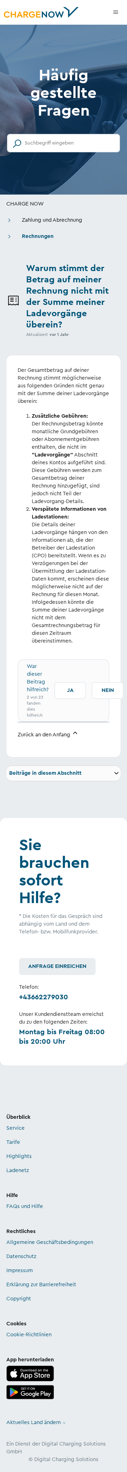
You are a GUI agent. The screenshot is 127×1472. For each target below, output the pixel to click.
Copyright (18, 1298)
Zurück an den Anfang (45, 734)
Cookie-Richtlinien (29, 1334)
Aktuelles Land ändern (34, 1422)
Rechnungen (38, 236)
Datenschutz (21, 1256)
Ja (70, 690)
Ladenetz (17, 1170)
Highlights (19, 1156)
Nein (108, 690)
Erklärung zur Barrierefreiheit (41, 1284)
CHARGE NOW (25, 204)
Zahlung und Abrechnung (52, 220)
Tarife (13, 1142)
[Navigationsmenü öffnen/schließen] (115, 12)
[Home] (41, 12)
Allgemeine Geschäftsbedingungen (49, 1242)
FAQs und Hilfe (24, 1206)
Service (15, 1128)
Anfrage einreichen (57, 966)
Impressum (19, 1270)
